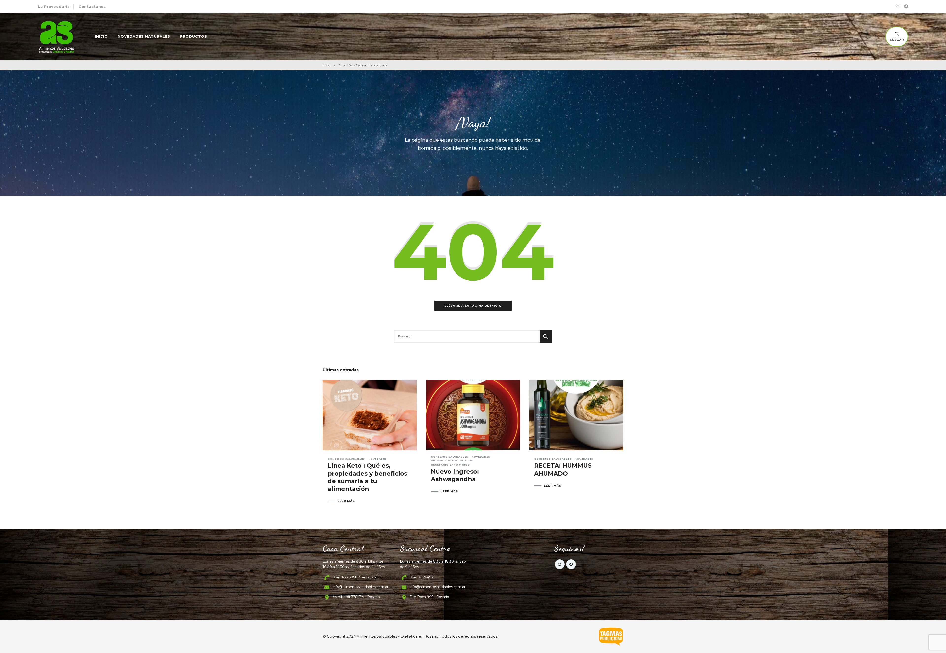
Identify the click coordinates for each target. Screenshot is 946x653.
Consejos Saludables (346, 459)
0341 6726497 (422, 577)
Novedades (377, 459)
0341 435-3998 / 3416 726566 (357, 577)
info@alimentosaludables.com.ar (360, 587)
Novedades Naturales (144, 36)
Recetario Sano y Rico (450, 464)
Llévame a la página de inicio (473, 305)
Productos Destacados (452, 460)
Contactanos (92, 6)
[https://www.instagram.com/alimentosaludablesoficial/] (560, 564)
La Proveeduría (54, 6)
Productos (193, 36)
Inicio (101, 36)
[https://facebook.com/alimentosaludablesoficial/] (571, 564)
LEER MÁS (346, 501)
